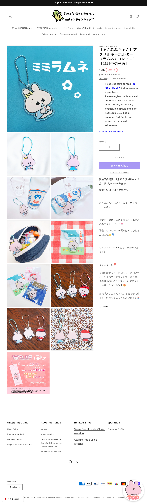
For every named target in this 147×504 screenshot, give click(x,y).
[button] (10, 16)
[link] (119, 172)
